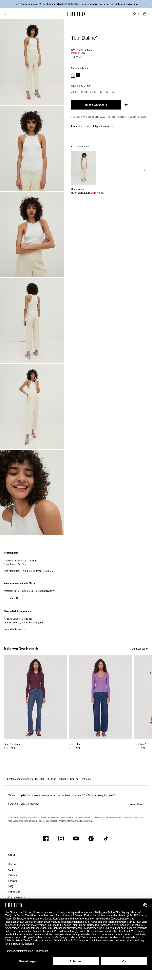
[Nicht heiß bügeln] (23, 598)
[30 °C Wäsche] (6, 598)
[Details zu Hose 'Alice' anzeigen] (83, 168)
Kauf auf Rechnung (137, 117)
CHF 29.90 (97, 193)
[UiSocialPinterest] (91, 838)
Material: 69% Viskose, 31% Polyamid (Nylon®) (29, 591)
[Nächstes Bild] (144, 169)
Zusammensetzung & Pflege (20, 583)
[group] (76, 806)
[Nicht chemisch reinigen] (28, 598)
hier (92, 821)
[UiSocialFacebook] (46, 838)
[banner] (76, 4)
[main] (76, 591)
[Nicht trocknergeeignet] (17, 598)
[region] (76, 562)
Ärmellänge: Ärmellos (15, 564)
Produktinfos (78, 126)
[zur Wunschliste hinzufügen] (126, 105)
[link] (11, 856)
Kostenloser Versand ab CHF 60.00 (88, 117)
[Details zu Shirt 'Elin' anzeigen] (100, 697)
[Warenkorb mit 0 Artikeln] (145, 14)
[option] (73, 75)
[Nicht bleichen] (11, 598)
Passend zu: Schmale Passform (21, 560)
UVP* (81, 49)
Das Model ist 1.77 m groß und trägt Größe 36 (28, 571)
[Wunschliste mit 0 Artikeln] (134, 14)
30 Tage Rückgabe (116, 117)
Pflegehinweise (101, 126)
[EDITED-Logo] (76, 14)
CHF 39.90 (10, 748)
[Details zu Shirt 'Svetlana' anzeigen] (35, 697)
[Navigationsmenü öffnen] (6, 13)
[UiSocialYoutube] (76, 838)
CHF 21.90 (78, 53)
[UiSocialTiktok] (106, 838)
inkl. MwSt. (77, 57)
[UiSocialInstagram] (61, 838)
